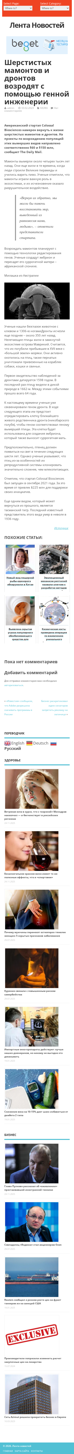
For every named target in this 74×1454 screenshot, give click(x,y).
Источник (61, 528)
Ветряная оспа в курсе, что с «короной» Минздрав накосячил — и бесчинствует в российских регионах (35, 815)
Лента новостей (37, 25)
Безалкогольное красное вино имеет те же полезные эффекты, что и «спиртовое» (30, 875)
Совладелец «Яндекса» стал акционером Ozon (33, 1244)
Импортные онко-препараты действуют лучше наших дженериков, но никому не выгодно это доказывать (33, 1053)
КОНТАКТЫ (37, 1450)
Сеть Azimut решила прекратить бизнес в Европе (35, 1417)
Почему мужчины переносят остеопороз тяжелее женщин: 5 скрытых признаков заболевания (35, 934)
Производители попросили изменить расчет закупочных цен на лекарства (32, 1360)
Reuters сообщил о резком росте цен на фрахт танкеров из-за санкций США (32, 1301)
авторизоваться (13, 685)
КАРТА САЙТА (22, 1450)
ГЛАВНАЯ (8, 1450)
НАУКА (44, 108)
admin (10, 108)
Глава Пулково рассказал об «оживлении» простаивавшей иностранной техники (30, 1188)
